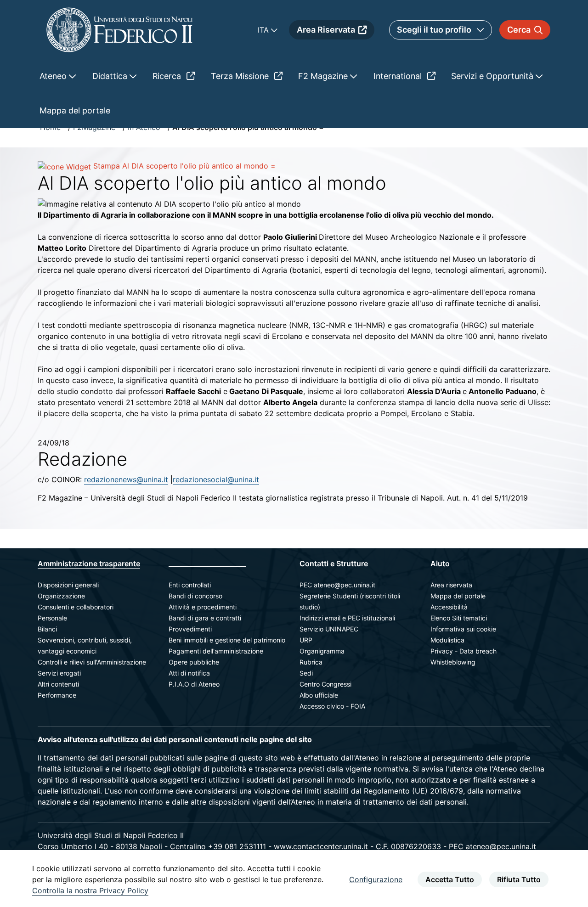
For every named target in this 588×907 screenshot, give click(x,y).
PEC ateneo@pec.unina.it (337, 585)
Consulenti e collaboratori (75, 607)
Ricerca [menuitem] (168, 76)
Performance (57, 695)
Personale (52, 618)
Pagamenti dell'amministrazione (216, 651)
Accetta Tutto (449, 879)
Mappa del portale (458, 596)
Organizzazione (61, 596)
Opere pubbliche (194, 662)
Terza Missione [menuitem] (241, 76)
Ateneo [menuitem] (54, 76)
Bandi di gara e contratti (205, 618)
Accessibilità (449, 607)
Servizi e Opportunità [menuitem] (493, 76)
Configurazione (375, 879)
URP (306, 640)
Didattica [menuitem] (111, 76)
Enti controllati (190, 585)
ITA (264, 29)
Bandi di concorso (195, 596)
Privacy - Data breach (463, 651)
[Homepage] (119, 30)
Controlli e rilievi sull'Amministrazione (92, 662)
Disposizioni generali (68, 585)
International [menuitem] (398, 76)
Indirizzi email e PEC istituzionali (347, 618)
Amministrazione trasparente (89, 563)
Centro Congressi (325, 684)
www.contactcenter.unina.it (321, 846)
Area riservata (451, 585)
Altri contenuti (58, 684)
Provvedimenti (190, 629)
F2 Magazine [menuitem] (324, 76)
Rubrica (311, 662)
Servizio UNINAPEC (329, 629)
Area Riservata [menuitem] (326, 29)
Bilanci (47, 629)
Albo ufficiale (319, 695)
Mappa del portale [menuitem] (75, 110)
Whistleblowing (452, 662)
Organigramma (322, 651)
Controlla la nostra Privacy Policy (90, 890)
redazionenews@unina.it (126, 479)
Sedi (306, 673)
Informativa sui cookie (463, 629)
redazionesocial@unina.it (216, 479)
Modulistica (447, 640)
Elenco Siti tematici (458, 618)
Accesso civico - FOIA (332, 706)
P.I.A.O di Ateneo (194, 684)
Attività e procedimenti (203, 607)
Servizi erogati (59, 673)
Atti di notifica (189, 673)
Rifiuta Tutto (519, 879)
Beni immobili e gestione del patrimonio (227, 640)
